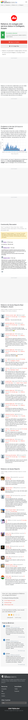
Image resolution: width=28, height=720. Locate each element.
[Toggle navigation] (26, 2)
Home (2, 5)
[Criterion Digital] (14, 708)
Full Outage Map (15, 46)
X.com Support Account (9, 600)
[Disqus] (14, 256)
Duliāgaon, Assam (14, 360)
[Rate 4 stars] (16, 615)
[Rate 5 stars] (19, 615)
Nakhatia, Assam (14, 369)
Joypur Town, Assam (21, 382)
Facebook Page (7, 602)
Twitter (16, 689)
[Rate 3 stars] (14, 615)
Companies (7, 5)
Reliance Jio (14, 5)
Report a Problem (14, 42)
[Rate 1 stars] (9, 615)
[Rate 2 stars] (11, 615)
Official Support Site (8, 604)
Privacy (3, 693)
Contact (3, 696)
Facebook (17, 691)
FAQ (2, 691)
